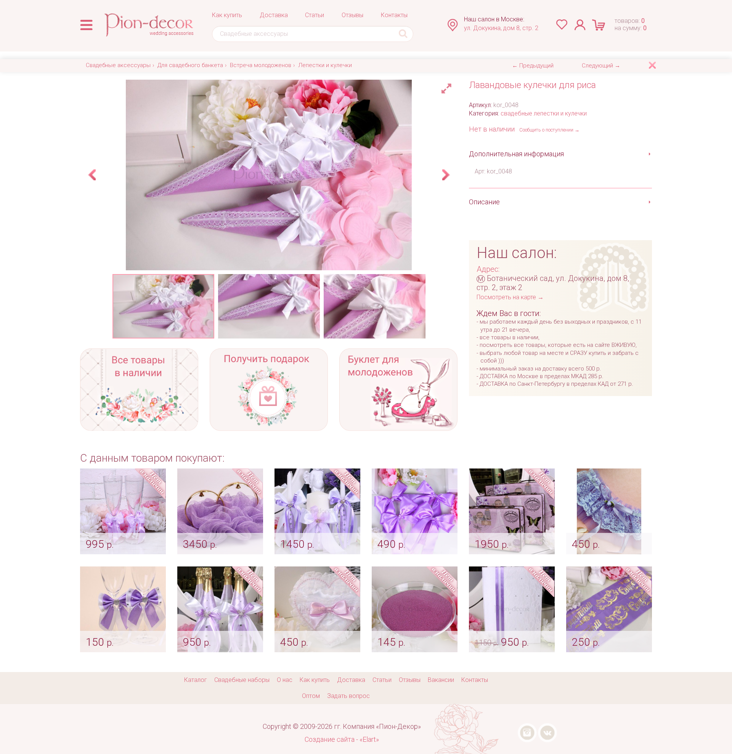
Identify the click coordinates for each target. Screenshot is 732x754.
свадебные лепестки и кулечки (544, 113)
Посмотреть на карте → (510, 297)
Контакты (394, 15)
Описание (484, 202)
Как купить (227, 15)
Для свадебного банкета (190, 65)
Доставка (274, 15)
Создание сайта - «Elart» (342, 739)
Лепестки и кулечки (325, 65)
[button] (447, 86)
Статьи (314, 15)
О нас (284, 679)
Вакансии (441, 679)
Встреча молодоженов (260, 65)
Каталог (195, 679)
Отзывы (352, 15)
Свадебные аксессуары (118, 65)
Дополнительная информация (516, 154)
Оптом (311, 695)
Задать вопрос (348, 695)
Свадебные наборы (242, 679)
